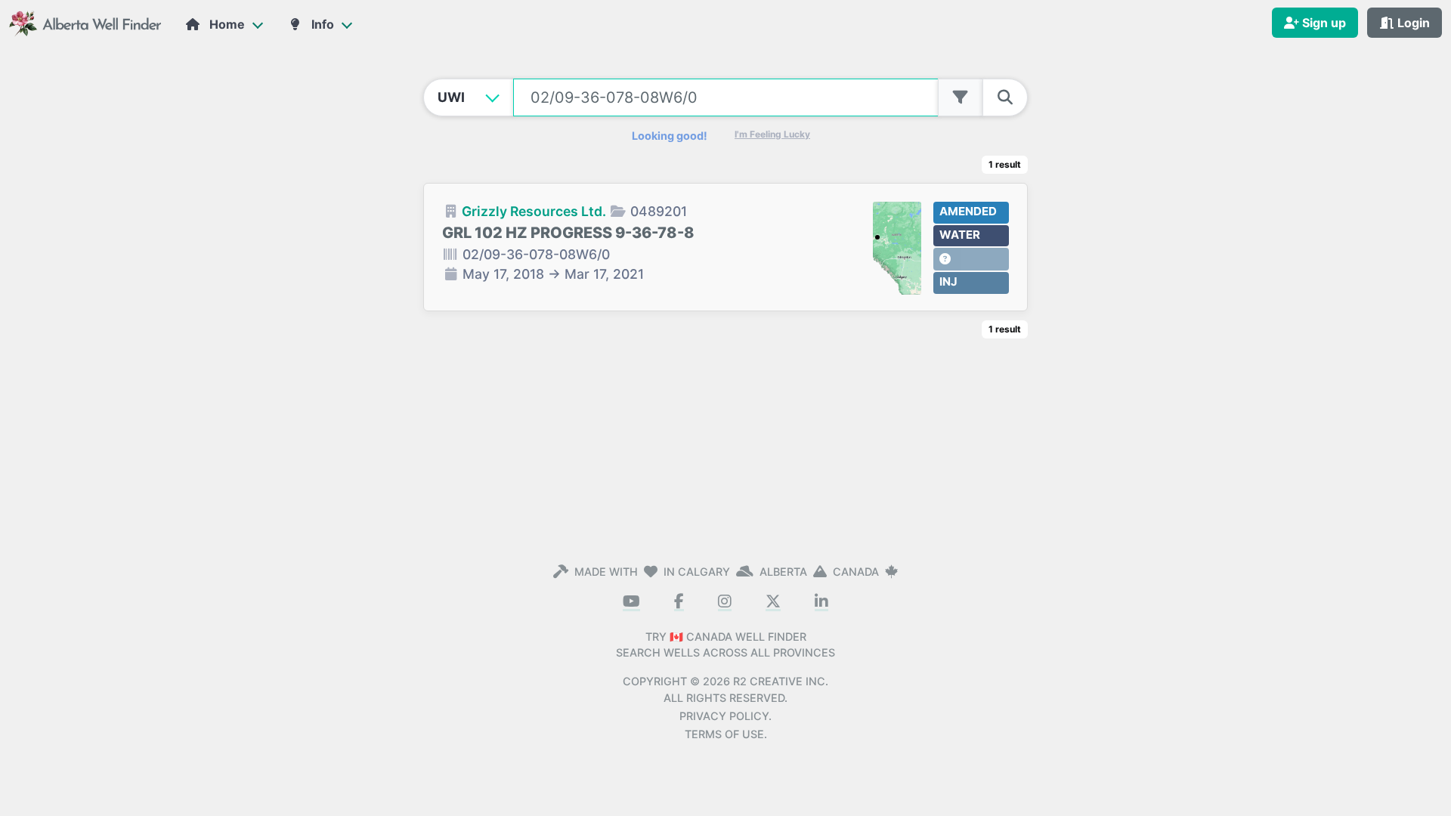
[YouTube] (631, 602)
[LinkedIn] (821, 602)
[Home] (86, 22)
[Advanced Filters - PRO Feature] (960, 97)
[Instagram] (725, 602)
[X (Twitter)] (773, 602)
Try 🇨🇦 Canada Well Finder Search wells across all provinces (725, 645)
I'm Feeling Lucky (772, 134)
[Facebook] (679, 602)
